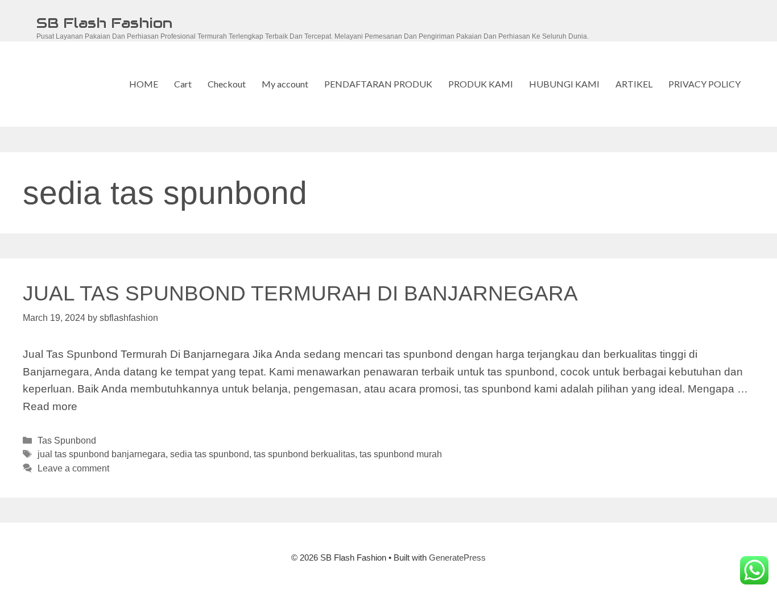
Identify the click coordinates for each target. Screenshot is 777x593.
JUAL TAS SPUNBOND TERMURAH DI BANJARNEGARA (300, 293)
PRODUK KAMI (480, 83)
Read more (50, 406)
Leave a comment (73, 468)
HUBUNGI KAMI (564, 83)
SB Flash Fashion (104, 23)
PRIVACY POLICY (704, 83)
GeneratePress (457, 557)
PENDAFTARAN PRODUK (378, 83)
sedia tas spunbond (209, 454)
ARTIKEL (633, 83)
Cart (183, 83)
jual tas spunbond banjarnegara (102, 454)
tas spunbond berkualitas (304, 454)
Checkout (227, 83)
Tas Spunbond (67, 440)
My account (285, 83)
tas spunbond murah (400, 454)
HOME (143, 83)
